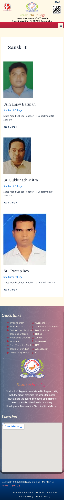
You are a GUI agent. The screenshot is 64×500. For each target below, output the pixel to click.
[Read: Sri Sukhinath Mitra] (17, 155)
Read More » (10, 126)
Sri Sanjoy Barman (19, 104)
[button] (60, 25)
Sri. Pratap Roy (16, 270)
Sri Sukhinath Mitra (20, 179)
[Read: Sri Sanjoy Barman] (18, 79)
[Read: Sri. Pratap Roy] (25, 238)
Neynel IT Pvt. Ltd (11, 485)
